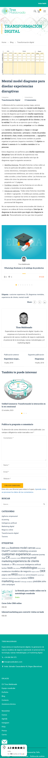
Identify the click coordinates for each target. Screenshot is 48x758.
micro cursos (41, 568)
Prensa (4, 731)
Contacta (5, 700)
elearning (25, 557)
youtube (37, 581)
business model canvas (22, 547)
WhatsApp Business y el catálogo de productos (24, 268)
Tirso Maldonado (24, 264)
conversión (32, 551)
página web (6, 575)
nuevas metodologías (18, 653)
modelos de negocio (21, 571)
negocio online (35, 571)
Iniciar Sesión (42, 3)
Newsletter (6, 711)
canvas (38, 548)
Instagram (5, 723)
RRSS (14, 574)
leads (10, 568)
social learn (41, 575)
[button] (16, 284)
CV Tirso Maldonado (9, 684)
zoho (44, 581)
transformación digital (22, 647)
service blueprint (31, 575)
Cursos (4, 715)
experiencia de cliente (10, 297)
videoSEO (17, 581)
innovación (21, 565)
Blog (11, 42)
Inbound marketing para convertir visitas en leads (23, 612)
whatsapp (23, 581)
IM (16, 565)
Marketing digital (8, 526)
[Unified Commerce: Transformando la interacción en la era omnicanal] (18, 389)
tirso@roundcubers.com (13, 662)
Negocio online (7, 530)
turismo (24, 578)
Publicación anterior (11, 355)
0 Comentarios (30, 100)
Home (4, 42)
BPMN (7, 548)
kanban (4, 568)
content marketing (19, 551)
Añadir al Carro (24, 242)
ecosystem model (15, 558)
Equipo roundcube (8, 688)
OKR (42, 571)
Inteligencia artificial (9, 523)
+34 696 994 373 (10, 657)
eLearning (5, 520)
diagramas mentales (36, 294)
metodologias (28, 567)
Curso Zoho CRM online (12, 603)
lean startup (16, 568)
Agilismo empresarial (10, 516)
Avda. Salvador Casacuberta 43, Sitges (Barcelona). (23, 666)
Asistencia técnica (9, 704)
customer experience (17, 294)
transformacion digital (14, 578)
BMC (3, 548)
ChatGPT (6, 551)
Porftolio (5, 692)
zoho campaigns (8, 584)
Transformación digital (25, 42)
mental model (24, 297)
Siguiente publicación (36, 355)
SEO (24, 575)
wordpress (30, 581)
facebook (5, 564)
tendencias (5, 578)
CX (27, 294)
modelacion (6, 571)
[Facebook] (34, 302)
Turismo (5, 537)
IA (13, 564)
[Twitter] (39, 302)
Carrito (4, 735)
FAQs (4, 727)
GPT (10, 565)
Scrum (20, 575)
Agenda (4, 719)
